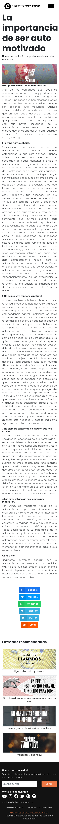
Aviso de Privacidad (15, 807)
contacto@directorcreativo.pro (18, 802)
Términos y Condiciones (39, 807)
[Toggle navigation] (51, 6)
